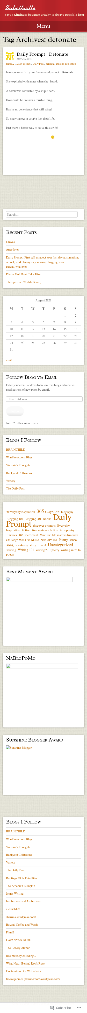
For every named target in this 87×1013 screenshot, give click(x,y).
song (10, 544)
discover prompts (44, 525)
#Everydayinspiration (21, 512)
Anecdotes (12, 249)
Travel (42, 545)
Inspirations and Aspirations (23, 901)
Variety (10, 480)
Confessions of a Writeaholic (24, 971)
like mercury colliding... (21, 955)
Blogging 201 (33, 519)
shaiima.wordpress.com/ (21, 917)
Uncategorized (60, 544)
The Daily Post (15, 488)
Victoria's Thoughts (18, 465)
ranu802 (10, 63)
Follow (15, 411)
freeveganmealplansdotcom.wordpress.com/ (33, 979)
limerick (12, 535)
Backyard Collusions (19, 473)
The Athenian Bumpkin (20, 886)
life (67, 63)
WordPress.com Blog (19, 457)
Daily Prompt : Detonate (42, 54)
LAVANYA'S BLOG (18, 940)
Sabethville (20, 8)
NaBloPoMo (49, 539)
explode (60, 63)
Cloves (10, 241)
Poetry (63, 539)
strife (73, 63)
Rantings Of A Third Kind (22, 878)
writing (11, 550)
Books (47, 519)
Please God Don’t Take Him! (24, 274)
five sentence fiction (45, 530)
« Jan (9, 360)
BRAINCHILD (15, 449)
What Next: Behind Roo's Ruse (25, 963)
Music (35, 539)
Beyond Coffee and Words (22, 924)
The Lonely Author (17, 947)
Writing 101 (26, 549)
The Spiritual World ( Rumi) (23, 282)
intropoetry (67, 530)
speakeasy (21, 545)
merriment (31, 535)
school (74, 539)
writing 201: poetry (47, 550)
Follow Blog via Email (31, 377)
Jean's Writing (14, 893)
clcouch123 (13, 909)
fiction (26, 530)
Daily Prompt (23, 63)
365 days (45, 511)
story (33, 545)
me (21, 534)
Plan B (10, 932)
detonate (50, 63)
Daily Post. (38, 63)
